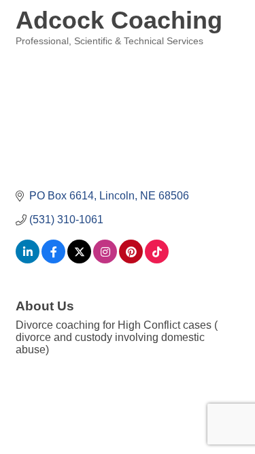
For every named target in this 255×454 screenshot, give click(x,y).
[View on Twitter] (79, 259)
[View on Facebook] (53, 259)
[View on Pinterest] (131, 259)
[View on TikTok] (157, 259)
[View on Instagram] (105, 259)
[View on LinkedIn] (27, 259)
